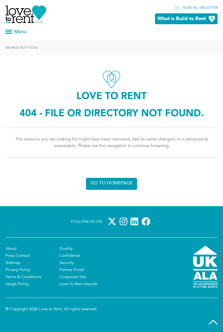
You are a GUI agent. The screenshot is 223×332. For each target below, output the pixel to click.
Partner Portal (71, 270)
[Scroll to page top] (213, 322)
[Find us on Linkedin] (135, 221)
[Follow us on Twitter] (113, 221)
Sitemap (12, 263)
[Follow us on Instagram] (124, 221)
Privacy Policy (17, 270)
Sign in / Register (200, 8)
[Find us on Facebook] (146, 221)
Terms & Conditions (23, 277)
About (11, 249)
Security (66, 263)
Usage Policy (17, 284)
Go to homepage (111, 183)
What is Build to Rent (181, 19)
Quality (66, 249)
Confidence (69, 256)
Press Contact (17, 256)
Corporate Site (72, 277)
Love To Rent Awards (78, 284)
